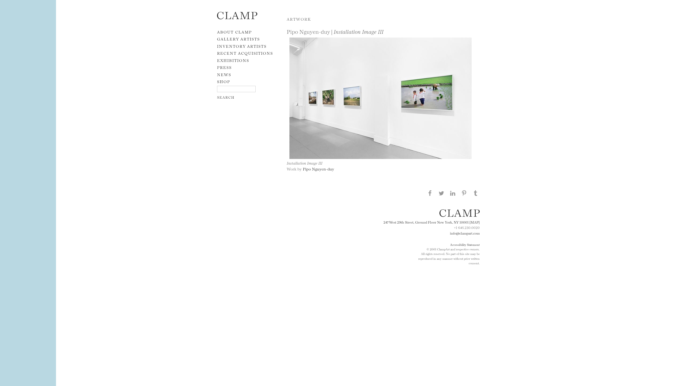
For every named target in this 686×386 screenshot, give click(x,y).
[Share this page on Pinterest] (464, 193)
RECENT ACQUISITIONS (245, 52)
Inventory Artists (242, 46)
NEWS (224, 74)
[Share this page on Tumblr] (476, 193)
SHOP (223, 81)
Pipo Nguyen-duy (318, 168)
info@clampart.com (465, 233)
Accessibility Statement (465, 244)
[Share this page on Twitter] (441, 193)
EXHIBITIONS (233, 60)
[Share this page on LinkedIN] (453, 193)
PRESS (224, 67)
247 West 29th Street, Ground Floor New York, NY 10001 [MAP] (431, 222)
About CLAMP (234, 31)
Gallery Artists (238, 38)
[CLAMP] (237, 17)
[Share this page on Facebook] (430, 193)
